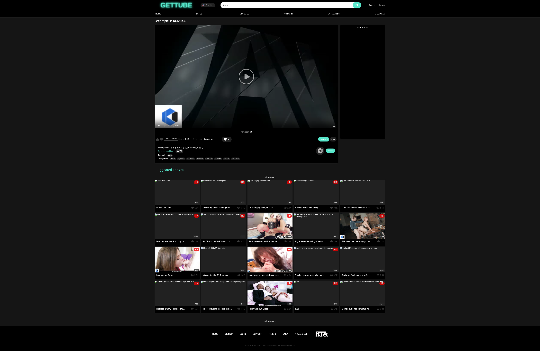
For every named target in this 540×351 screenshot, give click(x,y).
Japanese (181, 159)
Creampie (235, 159)
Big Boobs (190, 159)
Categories (334, 14)
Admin (330, 151)
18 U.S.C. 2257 (301, 334)
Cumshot (218, 159)
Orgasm (227, 159)
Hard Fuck (209, 159)
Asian (173, 159)
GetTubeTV (258, 346)
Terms (272, 334)
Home (158, 14)
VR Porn (288, 14)
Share (333, 139)
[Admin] (320, 151)
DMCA (285, 334)
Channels (380, 14)
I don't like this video (161, 139)
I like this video (157, 139)
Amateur (200, 159)
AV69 (179, 151)
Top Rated (243, 14)
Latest (199, 14)
